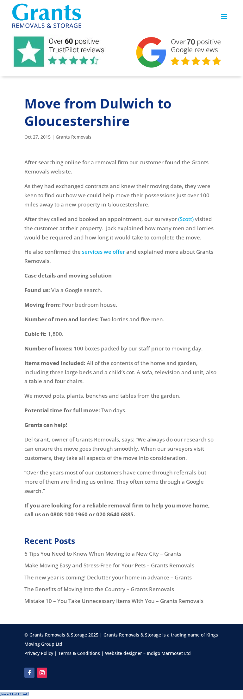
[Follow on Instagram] (42, 673)
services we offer (103, 251)
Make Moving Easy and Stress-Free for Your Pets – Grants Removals (109, 565)
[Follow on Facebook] (29, 673)
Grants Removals (73, 137)
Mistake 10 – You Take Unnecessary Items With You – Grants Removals (113, 600)
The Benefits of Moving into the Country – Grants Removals (99, 589)
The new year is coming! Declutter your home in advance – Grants (108, 577)
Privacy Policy (38, 653)
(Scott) (186, 219)
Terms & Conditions (79, 653)
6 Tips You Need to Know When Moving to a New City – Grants (102, 553)
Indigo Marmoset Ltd (169, 653)
